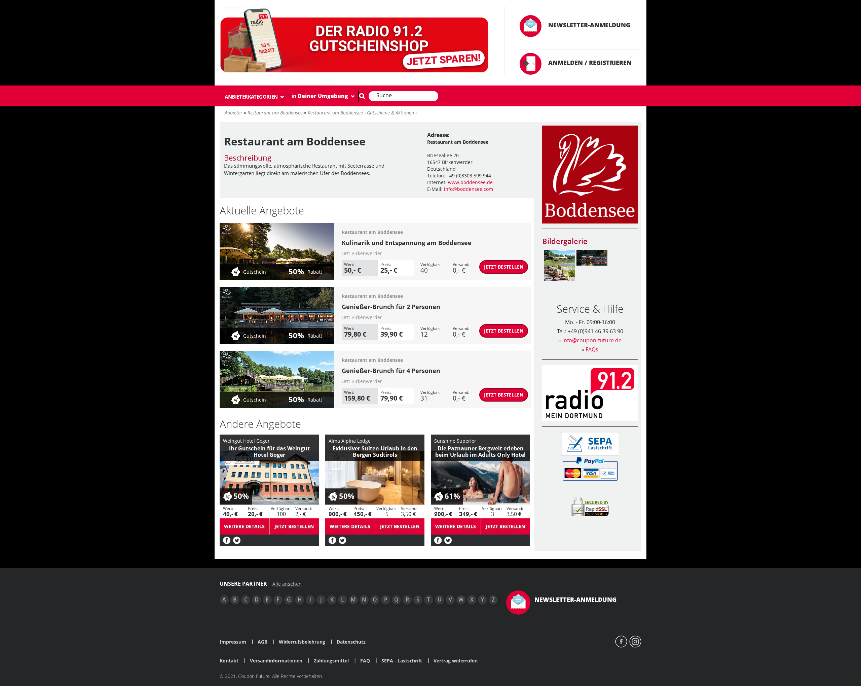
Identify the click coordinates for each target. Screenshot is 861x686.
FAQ (365, 660)
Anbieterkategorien (252, 96)
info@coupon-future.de (592, 340)
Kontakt (229, 660)
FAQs (592, 349)
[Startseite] (355, 42)
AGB (262, 642)
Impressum (233, 642)
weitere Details (244, 526)
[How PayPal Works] (590, 468)
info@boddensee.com (468, 189)
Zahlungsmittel (331, 660)
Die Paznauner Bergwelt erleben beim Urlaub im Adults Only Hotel (480, 451)
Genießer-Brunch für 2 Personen (391, 307)
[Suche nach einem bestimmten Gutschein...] (362, 96)
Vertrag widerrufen (456, 660)
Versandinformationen (276, 660)
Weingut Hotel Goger (246, 441)
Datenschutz (351, 642)
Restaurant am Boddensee (372, 232)
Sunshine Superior (455, 441)
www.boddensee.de (470, 182)
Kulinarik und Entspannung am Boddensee (407, 243)
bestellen (503, 267)
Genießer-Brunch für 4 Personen (391, 371)
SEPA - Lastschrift (401, 660)
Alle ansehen (287, 584)
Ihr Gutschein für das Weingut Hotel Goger (269, 451)
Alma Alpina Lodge (350, 441)
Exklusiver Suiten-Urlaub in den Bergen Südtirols (375, 451)
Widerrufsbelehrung (302, 642)
